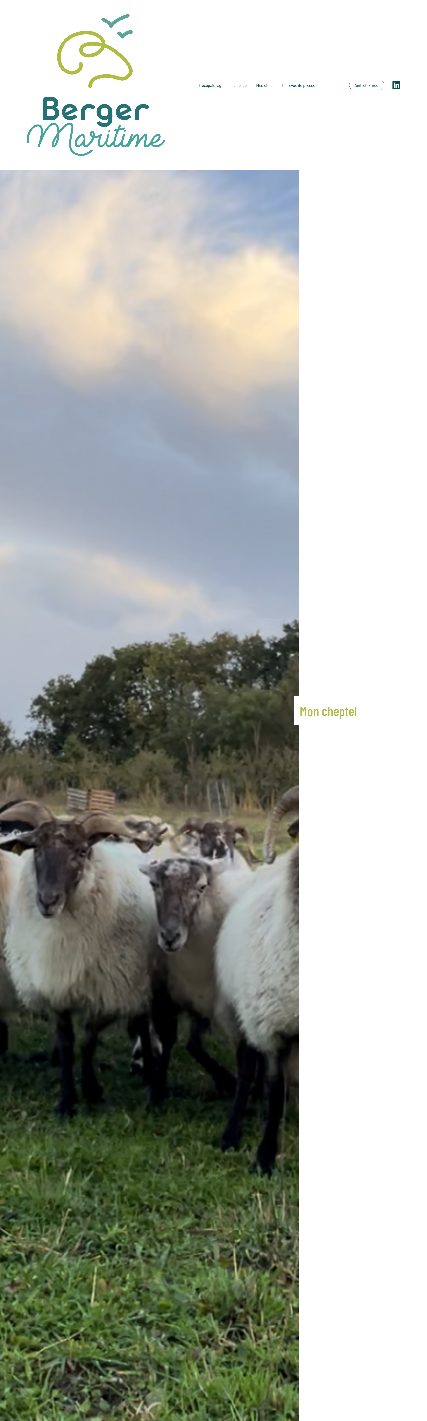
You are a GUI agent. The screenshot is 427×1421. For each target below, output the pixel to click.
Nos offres (265, 85)
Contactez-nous (366, 85)
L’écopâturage (211, 85)
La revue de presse (298, 85)
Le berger (239, 85)
